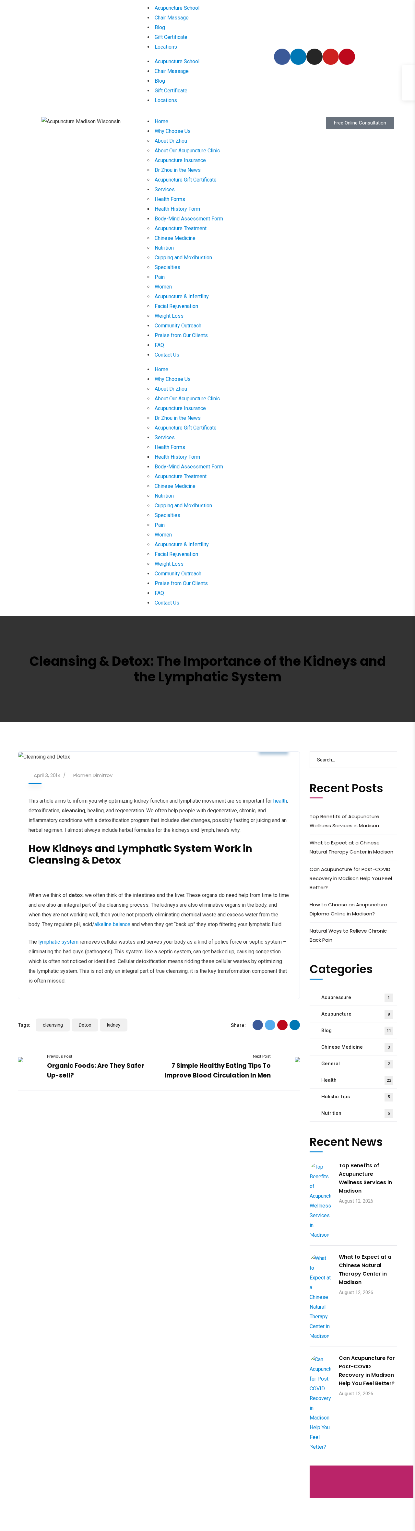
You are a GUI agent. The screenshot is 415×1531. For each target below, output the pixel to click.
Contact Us (167, 355)
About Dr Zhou (171, 141)
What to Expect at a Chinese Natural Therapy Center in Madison (351, 847)
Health (356, 1080)
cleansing (53, 1025)
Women (163, 287)
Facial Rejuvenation (176, 306)
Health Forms (170, 199)
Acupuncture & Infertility (182, 296)
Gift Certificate (171, 37)
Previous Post (59, 1056)
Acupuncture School (177, 8)
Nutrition (164, 248)
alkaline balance (112, 924)
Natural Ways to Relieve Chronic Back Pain (348, 935)
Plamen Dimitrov (93, 775)
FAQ (159, 345)
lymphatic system (58, 942)
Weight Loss (169, 316)
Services (165, 189)
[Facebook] (282, 57)
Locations (166, 47)
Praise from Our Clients (181, 335)
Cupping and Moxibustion (183, 257)
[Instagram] (314, 57)
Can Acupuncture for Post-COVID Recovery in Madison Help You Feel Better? (351, 878)
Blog (160, 27)
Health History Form (177, 209)
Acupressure (355, 997)
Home (161, 121)
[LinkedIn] (295, 1025)
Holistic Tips (355, 1097)
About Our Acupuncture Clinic (187, 150)
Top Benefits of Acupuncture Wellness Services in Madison (344, 821)
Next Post (262, 1056)
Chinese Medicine (175, 238)
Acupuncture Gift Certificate (186, 180)
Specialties (167, 267)
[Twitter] (270, 1025)
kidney (113, 1025)
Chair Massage (172, 18)
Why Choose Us (173, 131)
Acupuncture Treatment (181, 228)
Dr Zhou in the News (178, 170)
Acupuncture (355, 1014)
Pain (160, 277)
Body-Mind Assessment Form (189, 219)
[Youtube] (331, 57)
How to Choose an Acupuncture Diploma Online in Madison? (348, 909)
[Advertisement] (362, 1482)
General (355, 1063)
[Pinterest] (347, 57)
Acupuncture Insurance (180, 160)
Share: (238, 1025)
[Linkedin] (298, 57)
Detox (85, 1025)
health (280, 801)
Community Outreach (178, 326)
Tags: (24, 1025)
